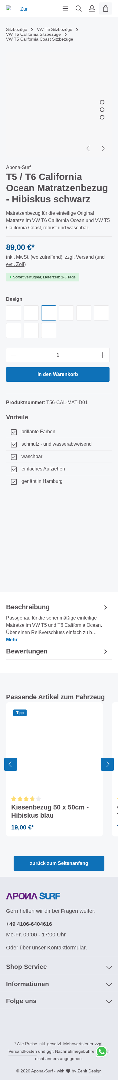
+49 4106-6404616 (29, 924)
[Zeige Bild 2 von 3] (102, 109)
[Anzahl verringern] (13, 355)
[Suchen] (79, 8)
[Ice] (66, 313)
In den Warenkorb (58, 374)
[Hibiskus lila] (48, 330)
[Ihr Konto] (92, 8)
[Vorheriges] (88, 148)
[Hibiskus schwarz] (48, 313)
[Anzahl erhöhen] (102, 355)
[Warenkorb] (105, 8)
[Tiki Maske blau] (83, 313)
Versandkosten (22, 1051)
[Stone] (13, 313)
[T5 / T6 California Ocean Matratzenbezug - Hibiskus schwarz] (59, 104)
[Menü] (65, 8)
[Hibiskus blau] (31, 330)
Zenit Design (89, 1070)
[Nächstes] (102, 148)
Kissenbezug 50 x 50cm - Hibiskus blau (50, 811)
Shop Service (26, 966)
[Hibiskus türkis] (13, 330)
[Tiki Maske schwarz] (31, 313)
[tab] (57, 623)
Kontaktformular (66, 948)
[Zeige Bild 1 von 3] (102, 102)
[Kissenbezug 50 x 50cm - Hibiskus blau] (54, 750)
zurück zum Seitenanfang (59, 863)
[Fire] (101, 313)
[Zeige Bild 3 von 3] (102, 117)
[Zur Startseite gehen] (21, 8)
